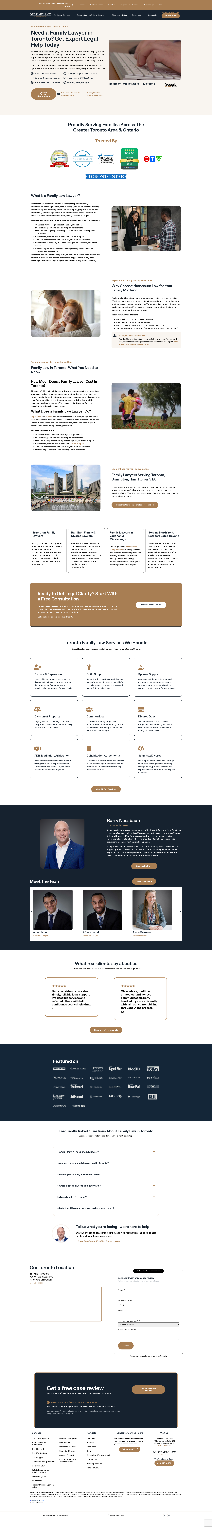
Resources (136, 15)
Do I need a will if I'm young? (72, 1197)
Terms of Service (94, 1468)
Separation (36, 417)
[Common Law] (89, 709)
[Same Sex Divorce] (141, 748)
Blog (89, 1451)
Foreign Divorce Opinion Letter (43, 1486)
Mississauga (149, 5)
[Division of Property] (37, 709)
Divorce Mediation (119, 15)
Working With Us (94, 1463)
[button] (31, 912)
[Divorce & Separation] (37, 667)
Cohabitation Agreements (103, 755)
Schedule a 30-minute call (98, 1455)
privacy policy (155, 1356)
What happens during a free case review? (79, 1174)
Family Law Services (62, 15)
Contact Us (152, 15)
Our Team (91, 1438)
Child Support (96, 674)
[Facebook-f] (164, 1515)
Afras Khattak (41, 932)
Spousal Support (148, 674)
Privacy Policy (62, 1515)
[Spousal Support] (141, 667)
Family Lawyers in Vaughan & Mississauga (121, 536)
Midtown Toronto (97, 5)
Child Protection (39, 1453)
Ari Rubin (138, 932)
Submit (126, 1345)
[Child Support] (89, 667)
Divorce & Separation (48, 674)
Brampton (135, 5)
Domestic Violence (67, 1447)
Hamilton (111, 5)
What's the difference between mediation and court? (85, 1208)
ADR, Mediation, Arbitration (51, 755)
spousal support (76, 444)
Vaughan (123, 5)
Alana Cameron (92, 932)
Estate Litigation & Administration (91, 15)
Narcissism (37, 1481)
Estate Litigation (39, 1476)
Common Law (95, 716)
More (161, 5)
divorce (48, 417)
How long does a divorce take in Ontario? (79, 1185)
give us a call (143, 344)
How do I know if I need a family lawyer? (78, 1151)
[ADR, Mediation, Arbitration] (37, 748)
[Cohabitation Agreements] (89, 748)
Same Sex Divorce (149, 755)
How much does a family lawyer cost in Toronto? (83, 1163)
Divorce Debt (146, 716)
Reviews (90, 1442)
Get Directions (36, 1283)
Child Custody (38, 1449)
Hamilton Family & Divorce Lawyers (83, 534)
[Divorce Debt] (141, 709)
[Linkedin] (168, 1515)
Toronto (82, 5)
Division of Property (47, 716)
